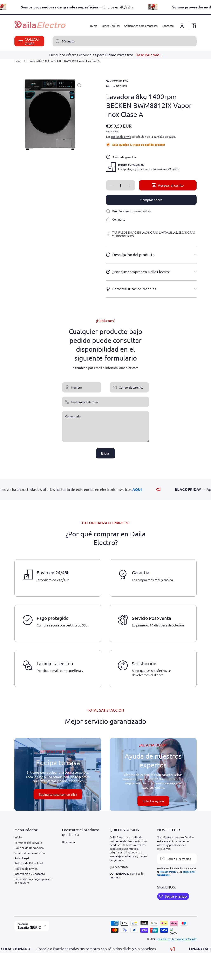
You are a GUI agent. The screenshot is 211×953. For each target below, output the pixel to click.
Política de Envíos (26, 868)
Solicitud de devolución (29, 853)
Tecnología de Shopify (184, 938)
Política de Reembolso (29, 848)
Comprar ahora (151, 199)
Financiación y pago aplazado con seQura (33, 880)
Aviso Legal (21, 858)
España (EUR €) (29, 927)
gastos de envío (121, 136)
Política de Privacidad (28, 863)
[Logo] (40, 25)
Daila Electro (164, 938)
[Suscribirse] (191, 858)
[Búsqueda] (56, 41)
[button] (194, 26)
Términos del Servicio (28, 842)
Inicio (18, 837)
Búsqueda (68, 842)
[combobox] (125, 41)
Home (17, 60)
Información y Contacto (29, 873)
